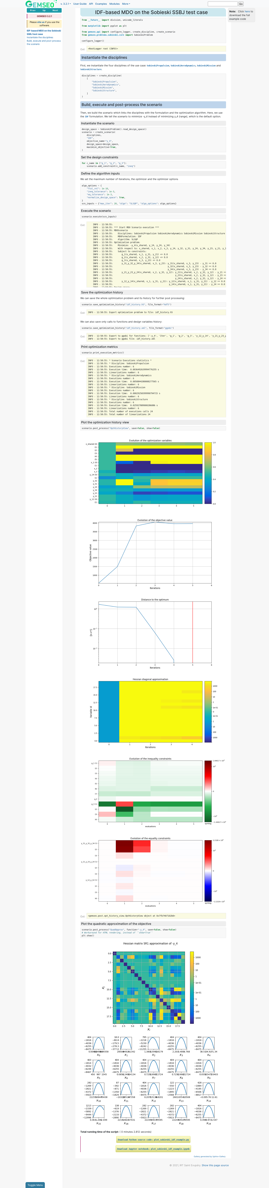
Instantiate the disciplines (40, 37)
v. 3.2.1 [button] (65, 3)
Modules (114, 3)
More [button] (125, 3)
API (91, 3)
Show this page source (215, 1165)
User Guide (80, 3)
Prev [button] (33, 10)
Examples (101, 3)
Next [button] (55, 10)
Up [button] (44, 10)
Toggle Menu (35, 1185)
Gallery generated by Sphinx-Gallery (210, 1156)
